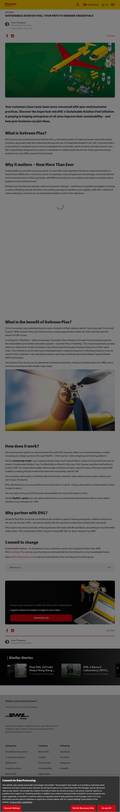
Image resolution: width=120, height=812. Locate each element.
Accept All (106, 808)
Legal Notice (27, 802)
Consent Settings (12, 808)
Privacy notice (15, 802)
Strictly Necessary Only (83, 808)
